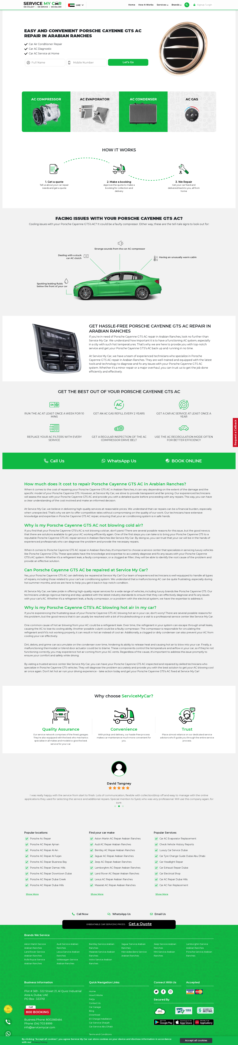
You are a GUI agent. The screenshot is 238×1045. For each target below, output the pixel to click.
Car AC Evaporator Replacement (177, 838)
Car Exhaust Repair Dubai (173, 867)
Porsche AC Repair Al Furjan (46, 856)
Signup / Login (204, 5)
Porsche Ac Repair (40, 838)
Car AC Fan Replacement (173, 885)
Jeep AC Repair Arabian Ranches (113, 861)
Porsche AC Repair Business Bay (48, 861)
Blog (91, 1011)
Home (132, 4)
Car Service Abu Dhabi (101, 1026)
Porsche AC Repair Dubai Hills (47, 885)
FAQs (92, 999)
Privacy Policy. (40, 1042)
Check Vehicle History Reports (176, 844)
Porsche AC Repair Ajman (44, 844)
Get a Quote (140, 923)
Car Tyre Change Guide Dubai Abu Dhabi (182, 856)
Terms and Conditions (100, 1034)
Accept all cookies (196, 1040)
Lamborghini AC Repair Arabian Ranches (117, 867)
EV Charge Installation (100, 1019)
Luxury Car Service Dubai (173, 850)
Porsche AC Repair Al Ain (44, 850)
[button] (115, 806)
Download (94, 1015)
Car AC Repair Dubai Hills (173, 879)
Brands (176, 5)
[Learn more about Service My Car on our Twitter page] (156, 991)
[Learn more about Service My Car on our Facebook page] (163, 991)
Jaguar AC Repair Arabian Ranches (114, 856)
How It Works (145, 5)
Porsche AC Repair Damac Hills (47, 867)
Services (162, 5)
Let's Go (128, 62)
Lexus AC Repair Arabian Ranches (114, 879)
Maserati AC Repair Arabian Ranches (115, 885)
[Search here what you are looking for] (186, 4)
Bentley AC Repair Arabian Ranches (115, 850)
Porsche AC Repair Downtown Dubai (51, 873)
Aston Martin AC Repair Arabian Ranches (118, 838)
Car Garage (95, 1007)
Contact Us (94, 1003)
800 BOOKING (37, 1011)
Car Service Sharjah (99, 1023)
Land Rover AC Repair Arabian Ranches (117, 873)
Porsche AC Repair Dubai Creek (48, 879)
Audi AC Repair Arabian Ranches (113, 844)
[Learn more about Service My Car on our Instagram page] (170, 991)
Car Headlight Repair (171, 861)
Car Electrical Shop (170, 873)
